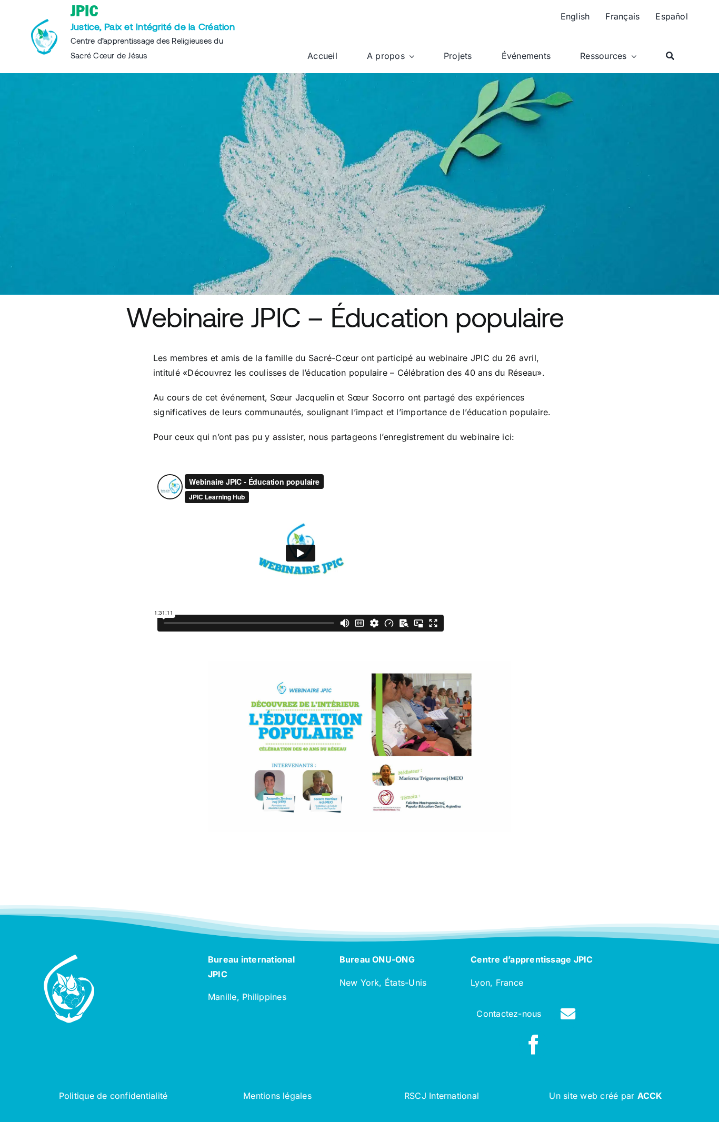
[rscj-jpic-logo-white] (69, 959)
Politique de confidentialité (113, 1095)
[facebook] (533, 1044)
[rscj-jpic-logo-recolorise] (44, 23)
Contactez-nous (508, 1013)
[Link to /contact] (568, 1014)
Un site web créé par (605, 1095)
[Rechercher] (670, 56)
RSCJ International (441, 1095)
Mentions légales (277, 1095)
